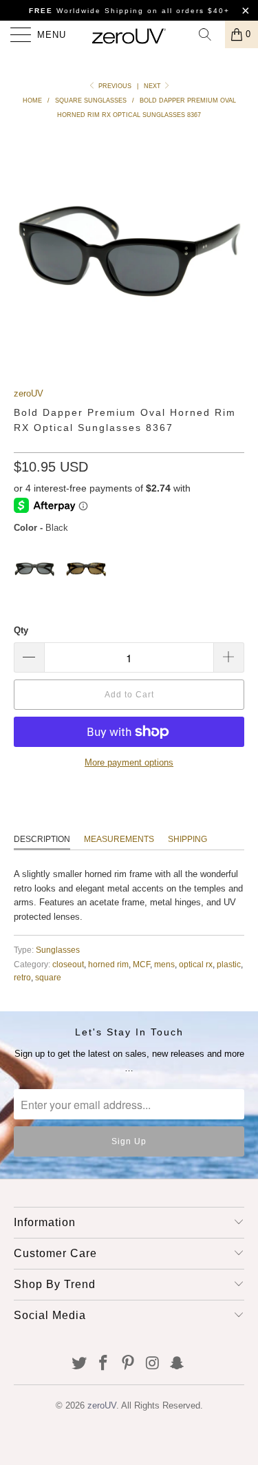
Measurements (119, 839)
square (48, 977)
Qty (21, 630)
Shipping (187, 839)
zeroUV (28, 393)
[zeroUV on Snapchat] (177, 1364)
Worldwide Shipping (86, 10)
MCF (141, 964)
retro (22, 977)
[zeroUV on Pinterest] (128, 1364)
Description (42, 839)
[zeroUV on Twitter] (79, 1364)
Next (153, 86)
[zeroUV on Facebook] (104, 1364)
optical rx (196, 964)
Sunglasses (58, 949)
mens (164, 964)
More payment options (129, 762)
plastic (229, 964)
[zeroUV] (129, 34)
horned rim (108, 964)
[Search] (209, 34)
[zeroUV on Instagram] (152, 1364)
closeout (68, 964)
